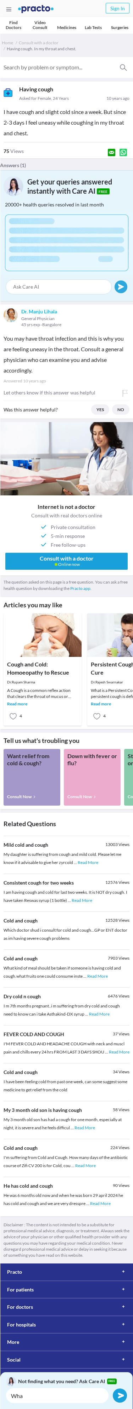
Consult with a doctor (39, 42)
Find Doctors (13, 25)
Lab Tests (93, 27)
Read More (88, 862)
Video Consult (40, 25)
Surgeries (119, 27)
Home (7, 42)
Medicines (66, 27)
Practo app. (81, 588)
